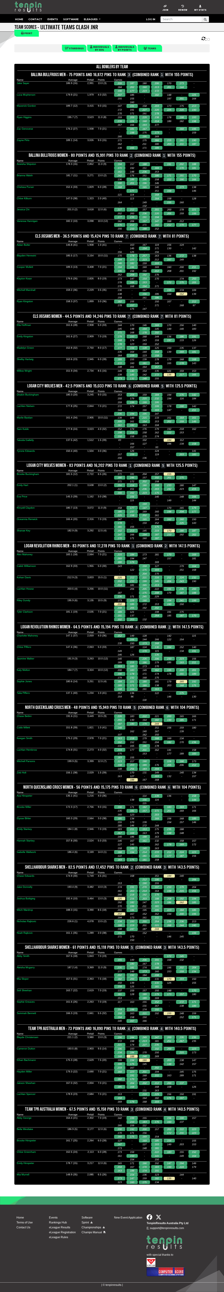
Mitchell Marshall (26, 289)
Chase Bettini (24, 716)
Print (28, 33)
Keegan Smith (24, 738)
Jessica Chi (23, 209)
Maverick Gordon (26, 105)
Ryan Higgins (24, 117)
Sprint (86, 1222)
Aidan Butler (23, 244)
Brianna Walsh (25, 175)
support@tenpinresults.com (167, 1228)
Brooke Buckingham (28, 474)
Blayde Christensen (27, 1037)
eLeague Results (59, 1227)
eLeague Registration (62, 1232)
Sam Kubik (23, 429)
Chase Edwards (25, 875)
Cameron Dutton (26, 1048)
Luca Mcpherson (26, 94)
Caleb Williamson (26, 566)
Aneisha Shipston (26, 164)
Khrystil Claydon (26, 507)
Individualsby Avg (100, 48)
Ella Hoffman (24, 325)
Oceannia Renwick (27, 519)
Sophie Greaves (26, 1001)
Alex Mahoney (25, 554)
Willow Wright (24, 370)
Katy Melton (23, 670)
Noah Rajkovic (25, 932)
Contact (35, 19)
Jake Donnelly (24, 886)
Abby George (24, 1117)
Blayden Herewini (26, 255)
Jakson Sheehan (26, 1083)
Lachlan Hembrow (27, 749)
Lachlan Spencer (26, 1094)
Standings (76, 48)
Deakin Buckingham (28, 394)
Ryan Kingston (25, 301)
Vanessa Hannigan (27, 221)
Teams (151, 48)
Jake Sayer (23, 83)
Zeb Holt (21, 772)
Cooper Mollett (25, 267)
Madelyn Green (25, 347)
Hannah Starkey (26, 840)
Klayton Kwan (24, 278)
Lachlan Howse (25, 588)
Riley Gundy (23, 600)
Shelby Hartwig (25, 359)
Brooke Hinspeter (26, 1140)
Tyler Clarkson (25, 611)
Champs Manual (92, 1232)
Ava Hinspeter (24, 795)
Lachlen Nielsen (25, 406)
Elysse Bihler (24, 818)
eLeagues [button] (91, 19)
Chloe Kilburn (24, 198)
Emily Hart (22, 485)
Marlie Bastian (25, 417)
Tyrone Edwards (26, 450)
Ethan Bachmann (26, 1060)
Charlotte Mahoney (27, 635)
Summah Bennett (26, 1013)
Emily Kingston (25, 336)
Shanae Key (23, 530)
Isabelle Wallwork (26, 852)
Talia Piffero (23, 693)
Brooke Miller (24, 807)
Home (19, 19)
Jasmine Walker (25, 658)
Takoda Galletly (25, 440)
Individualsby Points (126, 48)
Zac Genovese (25, 128)
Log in (150, 19)
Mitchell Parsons (26, 761)
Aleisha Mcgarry (26, 967)
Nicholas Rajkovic (26, 921)
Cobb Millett (23, 727)
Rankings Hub (58, 1222)
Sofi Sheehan (24, 990)
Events (52, 19)
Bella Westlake (25, 1129)
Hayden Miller (24, 1071)
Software (71, 19)
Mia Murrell (23, 1174)
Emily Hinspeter (25, 1163)
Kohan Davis (24, 577)
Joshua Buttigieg (26, 898)
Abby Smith (23, 956)
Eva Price (22, 496)
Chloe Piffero (24, 647)
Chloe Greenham (26, 1151)
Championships (92, 1227)
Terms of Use (24, 1222)
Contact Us (23, 1227)
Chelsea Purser (25, 187)
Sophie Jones (24, 681)
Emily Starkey (24, 829)
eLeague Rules (58, 1237)
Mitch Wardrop (25, 909)
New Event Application (128, 1217)
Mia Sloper (23, 978)
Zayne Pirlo (23, 140)
